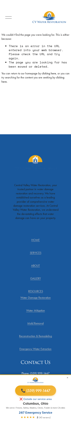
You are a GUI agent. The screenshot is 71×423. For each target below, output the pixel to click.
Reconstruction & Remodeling (35, 336)
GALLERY (35, 278)
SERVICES (35, 252)
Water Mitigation (35, 310)
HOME (35, 240)
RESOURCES (35, 291)
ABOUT (35, 265)
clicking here (49, 73)
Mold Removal (35, 323)
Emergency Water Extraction (35, 349)
